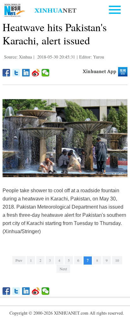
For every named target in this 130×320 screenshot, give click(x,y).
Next (63, 268)
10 (117, 260)
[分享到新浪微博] (36, 72)
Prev (18, 260)
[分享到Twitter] (16, 72)
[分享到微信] (46, 72)
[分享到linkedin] (26, 72)
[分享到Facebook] (6, 72)
